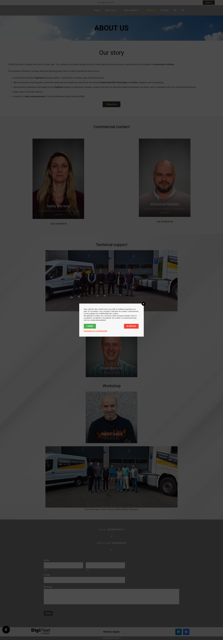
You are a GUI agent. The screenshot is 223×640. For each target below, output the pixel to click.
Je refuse (131, 326)
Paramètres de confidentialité (95, 331)
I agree (89, 326)
